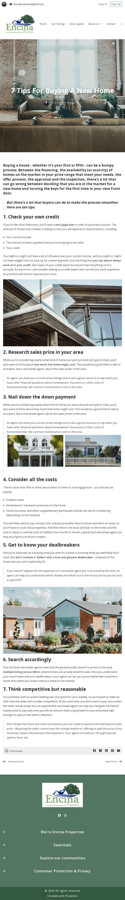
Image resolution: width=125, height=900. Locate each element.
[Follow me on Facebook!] (59, 815)
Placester (71, 896)
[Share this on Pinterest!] (112, 750)
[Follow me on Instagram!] (65, 815)
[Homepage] (20, 24)
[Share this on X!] (100, 750)
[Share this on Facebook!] (94, 750)
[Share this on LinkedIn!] (106, 750)
